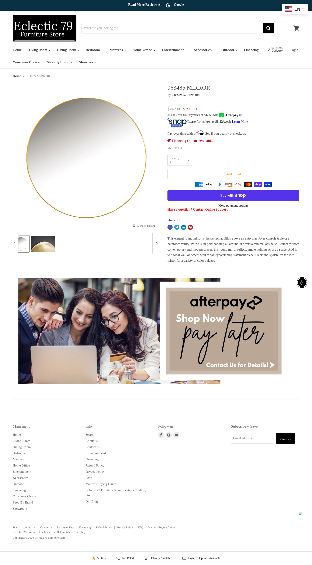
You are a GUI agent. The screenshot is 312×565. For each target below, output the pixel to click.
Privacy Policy (95, 471)
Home (17, 50)
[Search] (268, 28)
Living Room (38, 50)
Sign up (285, 438)
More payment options (233, 205)
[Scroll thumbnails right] (155, 243)
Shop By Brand (58, 62)
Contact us (93, 447)
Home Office (143, 50)
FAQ (89, 477)
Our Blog (92, 501)
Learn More (240, 121)
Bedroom (93, 50)
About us (92, 440)
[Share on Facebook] (170, 227)
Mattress (117, 50)
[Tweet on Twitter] (176, 227)
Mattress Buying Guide (101, 484)
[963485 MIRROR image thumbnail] (20, 243)
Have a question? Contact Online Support (197, 209)
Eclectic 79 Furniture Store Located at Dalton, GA (41, 532)
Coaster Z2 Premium (186, 95)
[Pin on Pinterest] (190, 227)
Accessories (203, 50)
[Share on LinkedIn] (183, 227)
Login (294, 50)
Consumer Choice (26, 62)
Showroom (87, 62)
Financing (251, 50)
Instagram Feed (96, 453)
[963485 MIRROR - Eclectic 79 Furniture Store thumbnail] (43, 243)
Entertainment (173, 50)
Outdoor (228, 50)
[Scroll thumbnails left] (15, 243)
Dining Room (67, 50)
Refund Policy (95, 465)
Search (90, 434)
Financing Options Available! (192, 141)
